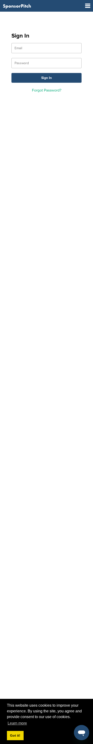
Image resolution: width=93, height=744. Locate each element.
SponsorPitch (17, 6)
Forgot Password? (46, 90)
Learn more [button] (17, 723)
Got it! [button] (15, 735)
